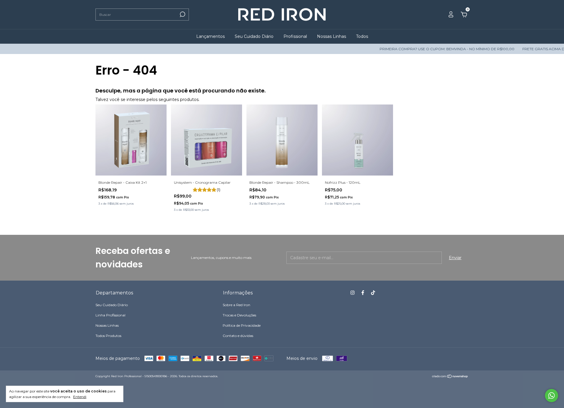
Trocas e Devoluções (239, 315)
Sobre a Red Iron (236, 305)
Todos (362, 36)
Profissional (295, 36)
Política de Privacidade (242, 325)
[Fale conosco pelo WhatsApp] (551, 395)
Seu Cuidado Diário (254, 36)
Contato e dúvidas (238, 335)
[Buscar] (182, 14)
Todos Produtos (108, 335)
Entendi (79, 396)
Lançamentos (210, 36)
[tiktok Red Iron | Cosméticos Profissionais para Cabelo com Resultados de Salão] (373, 292)
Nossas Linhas (331, 36)
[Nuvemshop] (450, 377)
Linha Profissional (110, 315)
